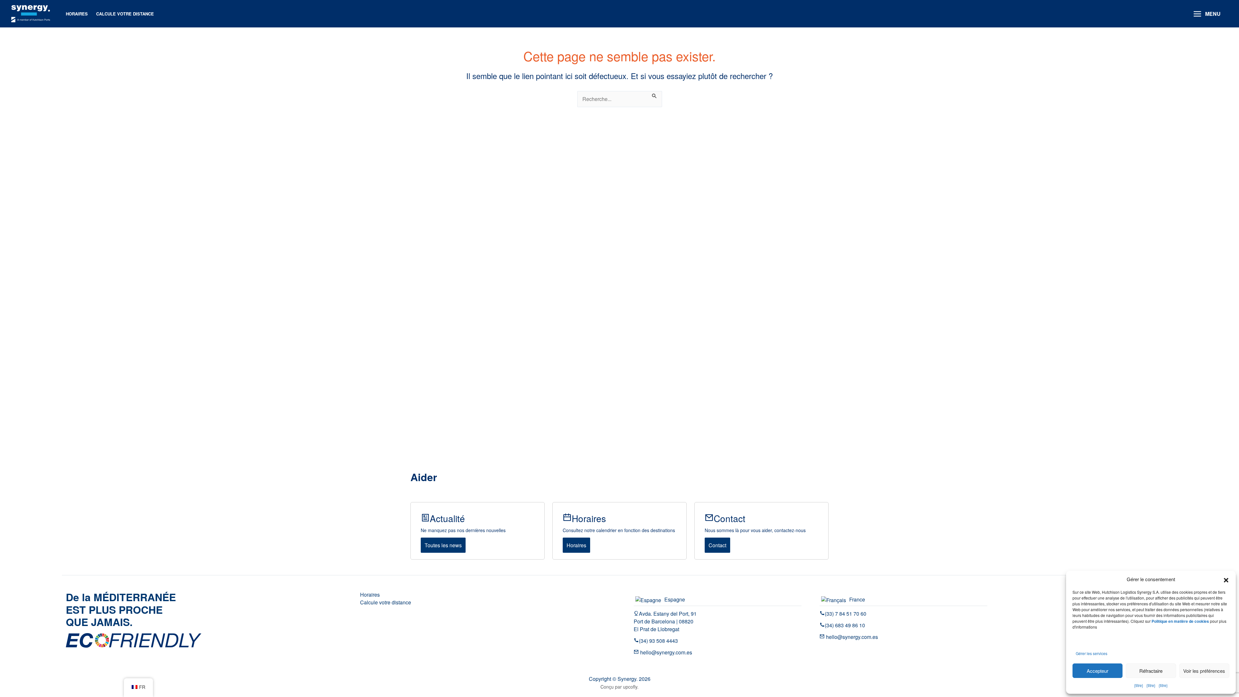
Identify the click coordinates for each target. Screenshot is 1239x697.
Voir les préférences (1204, 670)
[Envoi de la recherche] (654, 95)
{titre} (1138, 685)
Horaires (576, 545)
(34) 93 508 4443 (658, 640)
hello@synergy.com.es (665, 652)
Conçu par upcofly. (619, 686)
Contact (717, 545)
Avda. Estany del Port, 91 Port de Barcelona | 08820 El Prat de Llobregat (665, 621)
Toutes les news (443, 545)
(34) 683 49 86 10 (845, 625)
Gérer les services (1091, 653)
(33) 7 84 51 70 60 (845, 613)
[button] (1226, 579)
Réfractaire (1151, 670)
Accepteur (1097, 670)
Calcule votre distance (385, 602)
